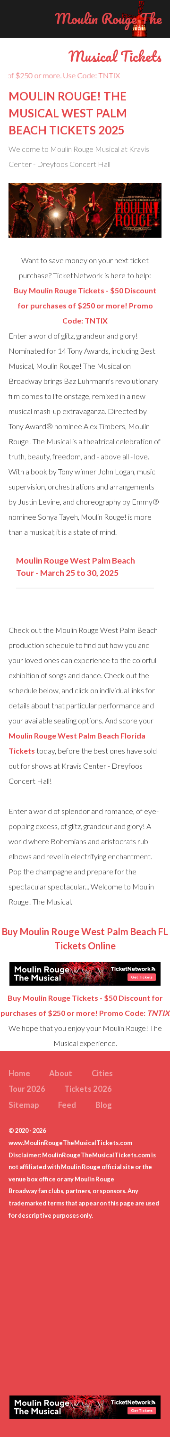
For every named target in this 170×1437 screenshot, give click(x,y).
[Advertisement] (85, 1306)
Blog (103, 1105)
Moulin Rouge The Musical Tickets (108, 37)
